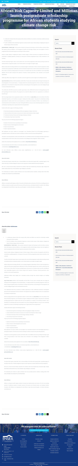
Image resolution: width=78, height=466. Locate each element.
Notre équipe (23, 444)
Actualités (70, 439)
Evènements (69, 441)
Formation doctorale (54, 452)
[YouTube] (7, 1)
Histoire (23, 439)
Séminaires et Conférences (69, 443)
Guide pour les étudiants (39, 443)
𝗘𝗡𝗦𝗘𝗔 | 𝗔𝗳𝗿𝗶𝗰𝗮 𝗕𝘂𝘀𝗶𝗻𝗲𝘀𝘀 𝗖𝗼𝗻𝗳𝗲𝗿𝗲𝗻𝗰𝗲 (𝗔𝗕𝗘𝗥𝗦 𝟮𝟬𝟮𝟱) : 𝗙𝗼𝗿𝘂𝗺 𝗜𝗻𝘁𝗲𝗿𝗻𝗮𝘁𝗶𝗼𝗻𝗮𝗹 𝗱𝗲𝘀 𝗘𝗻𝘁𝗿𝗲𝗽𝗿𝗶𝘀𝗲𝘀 (64, 69)
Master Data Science (54, 446)
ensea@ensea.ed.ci (8, 456)
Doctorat (39, 441)
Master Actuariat (54, 444)
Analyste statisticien (54, 439)
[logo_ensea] (4, 4)
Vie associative (70, 444)
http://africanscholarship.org (31, 141)
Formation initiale (39, 439)
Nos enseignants (23, 441)
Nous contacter (70, 450)
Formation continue (54, 450)
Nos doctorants (23, 443)
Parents (69, 446)
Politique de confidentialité (39, 463)
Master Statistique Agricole (54, 448)
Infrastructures (70, 448)
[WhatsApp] (45, 212)
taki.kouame (14, 226)
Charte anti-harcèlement (39, 445)
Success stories (23, 446)
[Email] (47, 212)
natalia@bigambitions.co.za (14, 146)
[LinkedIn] (2, 1)
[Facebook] (4, 1)
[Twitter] (5, 1)
